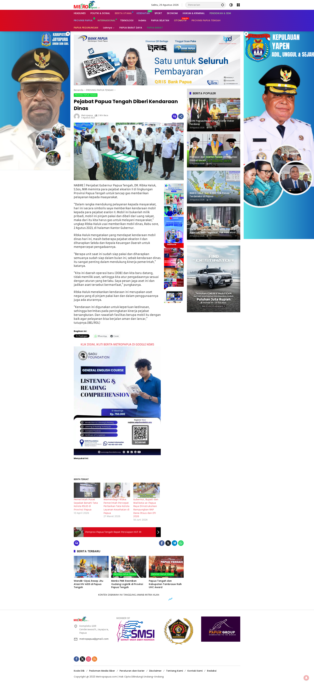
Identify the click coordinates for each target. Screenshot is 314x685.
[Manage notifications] (306, 677)
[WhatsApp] (181, 543)
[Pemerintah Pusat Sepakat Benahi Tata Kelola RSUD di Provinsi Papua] (87, 490)
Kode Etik (79, 670)
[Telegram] (174, 543)
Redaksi (211, 670)
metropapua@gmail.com (94, 638)
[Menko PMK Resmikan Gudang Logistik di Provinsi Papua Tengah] (128, 567)
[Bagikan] (181, 116)
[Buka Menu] (238, 5)
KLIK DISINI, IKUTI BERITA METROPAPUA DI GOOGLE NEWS (117, 344)
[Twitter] (168, 543)
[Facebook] (162, 543)
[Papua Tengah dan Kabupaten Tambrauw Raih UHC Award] (166, 567)
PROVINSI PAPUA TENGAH (86, 95)
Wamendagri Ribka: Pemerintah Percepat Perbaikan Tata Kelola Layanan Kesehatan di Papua (117, 506)
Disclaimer (155, 670)
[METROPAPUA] (87, 4)
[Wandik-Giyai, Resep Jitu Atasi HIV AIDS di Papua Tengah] (91, 567)
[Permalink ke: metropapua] (77, 116)
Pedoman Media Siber (102, 670)
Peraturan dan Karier (132, 670)
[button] (222, 5)
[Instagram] (88, 659)
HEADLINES (81, 574)
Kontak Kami (194, 670)
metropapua (87, 115)
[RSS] (94, 659)
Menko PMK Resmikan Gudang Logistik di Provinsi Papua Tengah (127, 584)
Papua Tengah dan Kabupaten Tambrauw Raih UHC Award (165, 584)
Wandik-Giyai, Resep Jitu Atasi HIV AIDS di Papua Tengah (88, 584)
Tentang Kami (174, 670)
